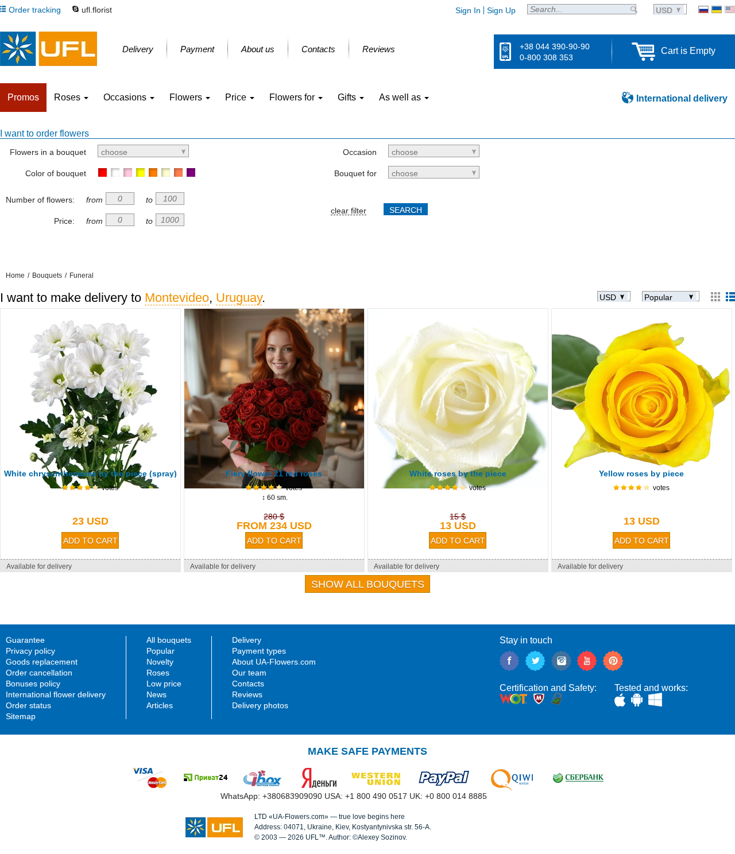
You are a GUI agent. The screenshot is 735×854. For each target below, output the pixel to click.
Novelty (159, 661)
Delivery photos (260, 705)
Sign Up (501, 10)
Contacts (248, 683)
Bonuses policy (33, 683)
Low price (163, 683)
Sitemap (21, 716)
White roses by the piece (457, 473)
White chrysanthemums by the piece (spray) (90, 473)
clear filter (348, 211)
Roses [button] (68, 97)
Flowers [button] (186, 97)
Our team (249, 672)
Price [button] (237, 97)
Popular (160, 650)
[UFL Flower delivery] (48, 49)
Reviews (247, 694)
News (156, 694)
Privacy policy (30, 650)
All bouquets (168, 640)
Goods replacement (42, 661)
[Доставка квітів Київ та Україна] (716, 9)
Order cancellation (39, 672)
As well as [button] (401, 97)
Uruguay (239, 297)
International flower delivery (56, 694)
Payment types (259, 650)
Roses (157, 672)
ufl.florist (97, 9)
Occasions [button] (126, 97)
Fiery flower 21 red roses (274, 473)
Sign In (468, 10)
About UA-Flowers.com (274, 661)
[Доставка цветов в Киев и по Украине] (703, 9)
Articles (159, 705)
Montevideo (177, 297)
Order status (28, 705)
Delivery (246, 640)
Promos (23, 97)
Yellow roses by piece (641, 473)
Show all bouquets (367, 584)
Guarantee (25, 640)
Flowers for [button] (293, 97)
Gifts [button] (348, 97)
